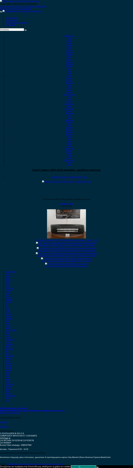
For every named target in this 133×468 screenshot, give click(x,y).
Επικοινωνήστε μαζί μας (10, 413)
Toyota (69, 158)
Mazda (69, 111)
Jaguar (69, 92)
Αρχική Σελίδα (11, 18)
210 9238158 (28, 6)
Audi (69, 38)
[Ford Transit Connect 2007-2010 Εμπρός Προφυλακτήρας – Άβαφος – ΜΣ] (66, 238)
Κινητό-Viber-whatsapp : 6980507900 (15, 9)
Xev (69, 165)
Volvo (69, 162)
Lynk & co (69, 109)
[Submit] (26, 30)
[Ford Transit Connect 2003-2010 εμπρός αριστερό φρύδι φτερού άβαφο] (66, 253)
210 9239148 (16, 6)
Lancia (69, 102)
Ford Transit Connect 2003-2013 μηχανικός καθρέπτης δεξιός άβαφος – (66, 245)
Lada (69, 99)
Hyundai (69, 83)
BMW (69, 45)
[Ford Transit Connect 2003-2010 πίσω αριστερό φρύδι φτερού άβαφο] (66, 248)
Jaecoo (69, 90)
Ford (69, 73)
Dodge (69, 66)
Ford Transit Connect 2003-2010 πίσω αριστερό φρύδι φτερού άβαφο (66, 250)
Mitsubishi (69, 120)
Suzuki (69, 153)
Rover (69, 137)
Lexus (69, 106)
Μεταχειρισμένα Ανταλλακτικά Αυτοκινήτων (45, 464)
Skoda (69, 144)
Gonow (69, 78)
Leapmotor (69, 104)
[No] (98, 467)
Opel (69, 125)
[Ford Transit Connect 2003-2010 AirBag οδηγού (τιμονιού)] (66, 258)
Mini (69, 118)
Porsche (69, 132)
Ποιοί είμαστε (11, 20)
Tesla (69, 155)
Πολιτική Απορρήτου (87, 467)
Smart (69, 146)
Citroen (69, 55)
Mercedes (69, 113)
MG (69, 116)
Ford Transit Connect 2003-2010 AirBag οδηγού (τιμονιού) (66, 261)
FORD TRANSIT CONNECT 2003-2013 (69, 177)
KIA (69, 97)
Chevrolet (69, 52)
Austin (69, 41)
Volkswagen (69, 160)
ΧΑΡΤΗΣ (4, 426)
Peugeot (69, 130)
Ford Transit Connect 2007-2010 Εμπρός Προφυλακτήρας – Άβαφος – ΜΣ (66, 240)
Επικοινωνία (10, 25)
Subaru (69, 151)
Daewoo (69, 62)
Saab (69, 139)
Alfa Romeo (69, 36)
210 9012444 (5, 6)
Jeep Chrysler (69, 94)
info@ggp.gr (5, 438)
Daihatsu (69, 64)
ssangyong (69, 148)
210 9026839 (39, 6)
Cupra (69, 57)
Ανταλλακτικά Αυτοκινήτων (16, 22)
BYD (69, 48)
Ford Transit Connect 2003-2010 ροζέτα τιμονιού (66, 266)
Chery (69, 50)
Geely (69, 76)
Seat (69, 141)
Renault (69, 134)
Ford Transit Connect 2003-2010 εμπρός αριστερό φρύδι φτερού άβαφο (66, 256)
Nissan (69, 123)
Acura (69, 43)
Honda (69, 80)
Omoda (69, 127)
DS (69, 69)
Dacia (69, 59)
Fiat (69, 71)
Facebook (4, 422)
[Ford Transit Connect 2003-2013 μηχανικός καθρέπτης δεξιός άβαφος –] (66, 243)
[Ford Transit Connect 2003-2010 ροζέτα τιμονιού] (66, 264)
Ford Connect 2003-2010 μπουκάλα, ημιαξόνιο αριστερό (66, 169)
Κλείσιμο (75, 467)
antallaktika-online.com (16, 464)
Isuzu (69, 85)
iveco (69, 87)
